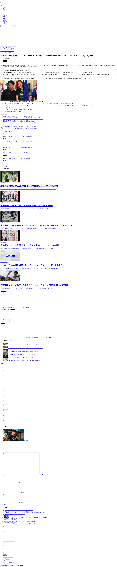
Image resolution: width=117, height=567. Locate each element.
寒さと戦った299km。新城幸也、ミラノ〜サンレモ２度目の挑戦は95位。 (19, 121)
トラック (5, 15)
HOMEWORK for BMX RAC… (7, 51)
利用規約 (5, 558)
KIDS (4, 22)
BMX (4, 19)
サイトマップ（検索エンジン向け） (11, 562)
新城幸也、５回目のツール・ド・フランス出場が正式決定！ (16, 120)
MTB (4, 18)
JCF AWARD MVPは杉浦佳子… (7, 47)
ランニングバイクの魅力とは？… (7, 52)
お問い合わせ (6, 560)
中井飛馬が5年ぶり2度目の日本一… (8, 46)
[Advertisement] (58, 36)
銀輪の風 (5, 21)
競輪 (4, 16)
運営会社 (5, 555)
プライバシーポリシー (8, 557)
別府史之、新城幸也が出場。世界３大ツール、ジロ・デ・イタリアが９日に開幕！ (18, 126)
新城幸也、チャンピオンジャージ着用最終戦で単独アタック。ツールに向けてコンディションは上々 (25, 122)
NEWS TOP (2, 127)
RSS (4, 563)
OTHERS (5, 20)
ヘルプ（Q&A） (6, 559)
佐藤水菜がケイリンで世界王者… (7, 48)
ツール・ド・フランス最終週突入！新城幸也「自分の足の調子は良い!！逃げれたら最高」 (22, 117)
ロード (4, 14)
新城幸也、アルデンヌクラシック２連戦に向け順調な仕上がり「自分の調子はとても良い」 (23, 119)
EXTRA (4, 23)
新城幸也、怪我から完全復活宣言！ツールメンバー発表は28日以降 (17, 116)
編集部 (4, 554)
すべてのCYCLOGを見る (5, 504)
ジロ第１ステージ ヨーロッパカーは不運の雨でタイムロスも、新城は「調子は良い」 (19, 128)
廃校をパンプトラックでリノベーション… (9, 49)
